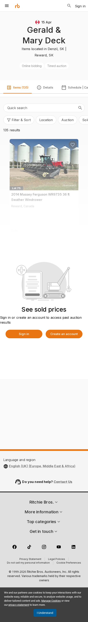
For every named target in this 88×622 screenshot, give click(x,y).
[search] (80, 108)
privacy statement (18, 604)
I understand (45, 612)
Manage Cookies (51, 600)
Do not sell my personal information (28, 563)
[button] (18, 119)
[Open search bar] (69, 5)
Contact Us (63, 482)
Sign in (24, 334)
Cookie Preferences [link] (68, 563)
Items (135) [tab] (20, 87)
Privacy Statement (30, 559)
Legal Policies (56, 559)
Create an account (64, 334)
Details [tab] (48, 87)
